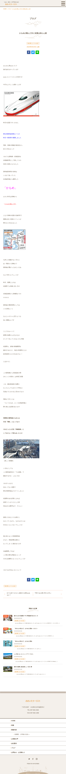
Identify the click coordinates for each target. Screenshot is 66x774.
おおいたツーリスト (31, 773)
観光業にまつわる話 (33, 43)
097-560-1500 (34, 710)
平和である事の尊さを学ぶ (43, 593)
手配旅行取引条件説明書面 (33, 763)
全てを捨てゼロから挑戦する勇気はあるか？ (18, 594)
